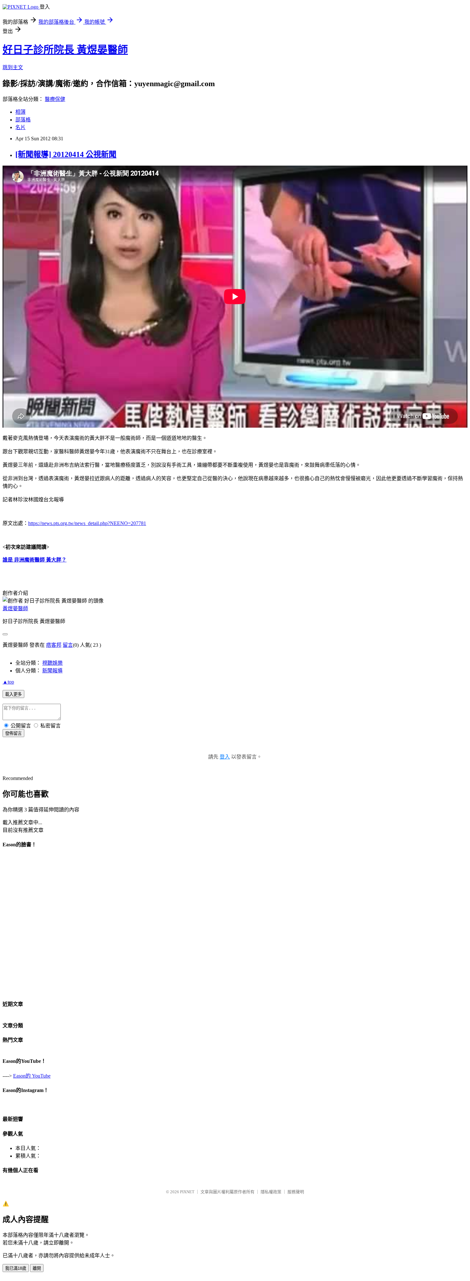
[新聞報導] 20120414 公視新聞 (65, 154)
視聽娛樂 (52, 663)
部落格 (23, 119)
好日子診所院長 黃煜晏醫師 (65, 49)
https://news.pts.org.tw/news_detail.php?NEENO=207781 (87, 523)
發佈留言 (13, 733)
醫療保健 (55, 99)
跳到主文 (13, 67)
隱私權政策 (271, 1191)
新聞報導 (52, 670)
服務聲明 (295, 1191)
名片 (20, 127)
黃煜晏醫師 (15, 608)
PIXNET (187, 1191)
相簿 (20, 112)
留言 (68, 645)
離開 (37, 1268)
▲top (8, 682)
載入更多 (13, 694)
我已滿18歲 (15, 1268)
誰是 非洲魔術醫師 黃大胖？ (35, 559)
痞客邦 (53, 645)
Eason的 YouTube (32, 1076)
